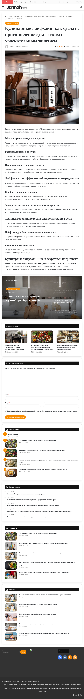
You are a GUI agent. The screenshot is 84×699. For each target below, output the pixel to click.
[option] (42, 297)
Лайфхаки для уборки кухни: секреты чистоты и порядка (38, 604)
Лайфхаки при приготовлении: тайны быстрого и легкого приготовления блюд (67, 347)
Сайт (45, 403)
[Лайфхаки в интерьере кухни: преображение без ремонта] (11, 627)
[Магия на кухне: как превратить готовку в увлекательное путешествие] (16, 337)
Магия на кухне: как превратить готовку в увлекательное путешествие (14, 347)
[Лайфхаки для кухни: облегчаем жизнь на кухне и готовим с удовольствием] (11, 556)
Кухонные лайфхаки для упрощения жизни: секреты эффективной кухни (44, 633)
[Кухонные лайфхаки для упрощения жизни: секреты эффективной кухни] (11, 636)
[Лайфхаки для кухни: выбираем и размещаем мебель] (11, 617)
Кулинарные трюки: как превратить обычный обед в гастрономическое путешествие (41, 347)
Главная (9, 16)
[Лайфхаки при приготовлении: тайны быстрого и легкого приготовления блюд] (68, 337)
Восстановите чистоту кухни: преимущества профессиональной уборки (43, 543)
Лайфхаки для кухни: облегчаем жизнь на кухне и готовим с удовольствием (41, 2)
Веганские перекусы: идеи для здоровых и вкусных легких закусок (42, 450)
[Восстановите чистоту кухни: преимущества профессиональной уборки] (11, 546)
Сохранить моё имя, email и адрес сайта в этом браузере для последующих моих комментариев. (42, 411)
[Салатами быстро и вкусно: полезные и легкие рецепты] (11, 443)
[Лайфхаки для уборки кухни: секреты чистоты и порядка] (11, 607)
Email (7, 403)
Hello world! (13, 435)
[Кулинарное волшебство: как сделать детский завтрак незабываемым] (11, 473)
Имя (7, 395)
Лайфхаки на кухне (20, 16)
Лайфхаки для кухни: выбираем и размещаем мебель (37, 614)
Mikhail (11, 47)
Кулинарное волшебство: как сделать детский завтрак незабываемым (43, 470)
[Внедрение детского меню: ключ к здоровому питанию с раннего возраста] (11, 575)
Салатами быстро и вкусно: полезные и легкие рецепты (38, 440)
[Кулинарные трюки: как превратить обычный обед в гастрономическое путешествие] (42, 337)
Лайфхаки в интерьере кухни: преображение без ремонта (24, 298)
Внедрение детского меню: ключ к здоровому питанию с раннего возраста (44, 572)
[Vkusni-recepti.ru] (17, 7)
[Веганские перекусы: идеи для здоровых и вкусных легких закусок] (11, 453)
